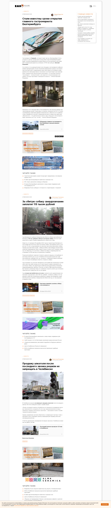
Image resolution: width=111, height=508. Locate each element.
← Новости (25, 11)
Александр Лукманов (58, 197)
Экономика (25, 133)
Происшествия (26, 295)
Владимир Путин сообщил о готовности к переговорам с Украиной (42, 187)
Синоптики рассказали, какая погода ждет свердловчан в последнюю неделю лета (43, 177)
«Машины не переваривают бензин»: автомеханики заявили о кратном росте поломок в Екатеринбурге (43, 500)
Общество (31, 133)
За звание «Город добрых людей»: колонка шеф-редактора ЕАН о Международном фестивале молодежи (86, 35)
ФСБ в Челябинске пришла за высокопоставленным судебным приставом (41, 349)
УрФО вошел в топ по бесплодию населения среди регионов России (43, 340)
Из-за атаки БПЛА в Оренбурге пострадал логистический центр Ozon (86, 21)
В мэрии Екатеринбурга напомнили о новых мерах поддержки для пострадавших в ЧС (42, 185)
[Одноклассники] (57, 136)
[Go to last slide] (24, 94)
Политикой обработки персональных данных (26, 505)
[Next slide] (61, 94)
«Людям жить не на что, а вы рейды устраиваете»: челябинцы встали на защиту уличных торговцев (86, 29)
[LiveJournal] (63, 136)
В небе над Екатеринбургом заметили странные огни (38, 179)
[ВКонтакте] (55, 136)
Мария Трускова (58, 14)
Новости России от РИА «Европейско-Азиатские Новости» (19, 6)
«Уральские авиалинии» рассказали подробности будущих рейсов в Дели (42, 343)
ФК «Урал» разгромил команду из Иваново (35, 181)
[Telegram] (59, 136)
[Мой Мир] (61, 136)
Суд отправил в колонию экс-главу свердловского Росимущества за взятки (85, 40)
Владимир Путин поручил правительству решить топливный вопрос (42, 488)
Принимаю (105, 504)
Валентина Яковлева (58, 359)
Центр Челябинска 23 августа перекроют (35, 346)
